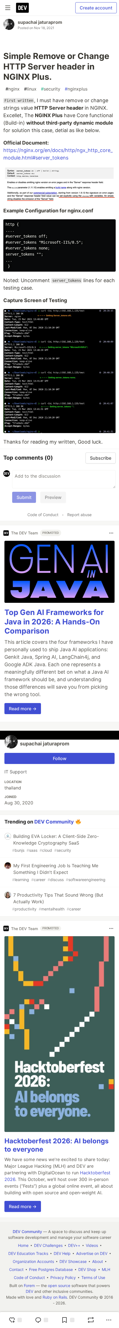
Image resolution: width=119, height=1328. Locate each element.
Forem (29, 1285)
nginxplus (76, 89)
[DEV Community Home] (22, 7)
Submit (24, 497)
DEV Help (62, 1253)
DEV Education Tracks (28, 1253)
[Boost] (91, 1320)
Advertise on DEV (91, 1253)
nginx (13, 89)
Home (23, 1245)
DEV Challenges (48, 1245)
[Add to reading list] (67, 1320)
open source (59, 1285)
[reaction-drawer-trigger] (15, 1320)
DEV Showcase (73, 1261)
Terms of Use (93, 1277)
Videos (92, 1245)
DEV (29, 1291)
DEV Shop (87, 1269)
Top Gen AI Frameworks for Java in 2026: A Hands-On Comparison (54, 622)
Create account (96, 8)
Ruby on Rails (55, 1297)
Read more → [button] (23, 708)
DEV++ (74, 1245)
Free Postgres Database (51, 1269)
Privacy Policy (63, 1277)
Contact (16, 1269)
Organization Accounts (33, 1261)
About (97, 1261)
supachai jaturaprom (40, 22)
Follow (59, 758)
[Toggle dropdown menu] (111, 533)
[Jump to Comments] (41, 1320)
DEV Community (54, 822)
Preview (53, 497)
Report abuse (79, 514)
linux (30, 89)
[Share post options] (108, 1320)
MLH (106, 1269)
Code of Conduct (42, 514)
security (50, 89)
